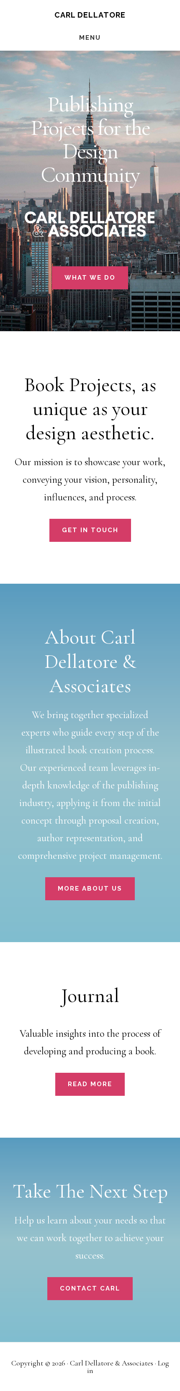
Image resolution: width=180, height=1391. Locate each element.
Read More (90, 1084)
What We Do (90, 277)
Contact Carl (90, 1288)
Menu (90, 37)
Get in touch (90, 530)
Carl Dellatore (90, 14)
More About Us (90, 888)
